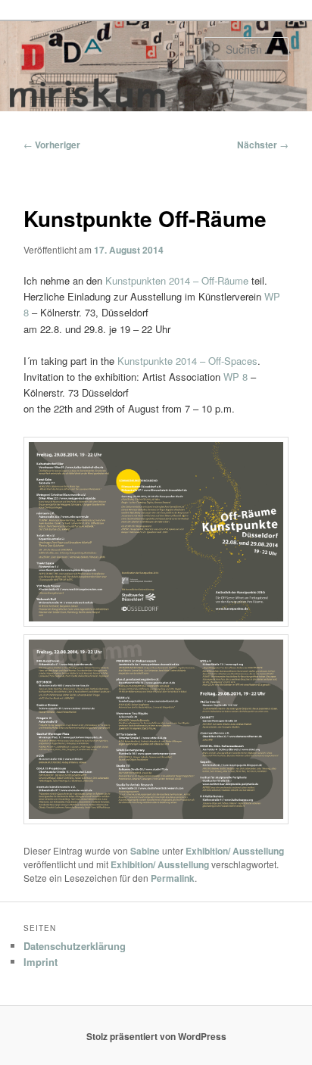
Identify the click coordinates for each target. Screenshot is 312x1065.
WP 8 (237, 376)
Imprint (40, 961)
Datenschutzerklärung (74, 946)
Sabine (145, 851)
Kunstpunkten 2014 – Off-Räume (176, 280)
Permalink (173, 878)
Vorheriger (51, 144)
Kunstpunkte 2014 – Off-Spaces (187, 360)
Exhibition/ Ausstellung (235, 851)
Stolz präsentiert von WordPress (156, 1036)
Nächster (263, 144)
